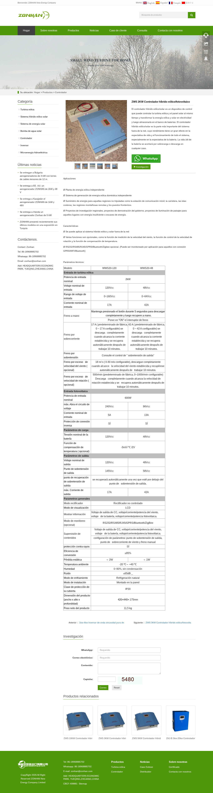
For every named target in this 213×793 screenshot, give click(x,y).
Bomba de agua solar (31, 131)
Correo (103, 687)
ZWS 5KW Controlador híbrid (146, 738)
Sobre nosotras (48, 30)
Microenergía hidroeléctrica (33, 152)
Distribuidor (145, 771)
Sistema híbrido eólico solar (34, 116)
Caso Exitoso (146, 767)
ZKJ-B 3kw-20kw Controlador (180, 738)
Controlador (60, 92)
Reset (117, 687)
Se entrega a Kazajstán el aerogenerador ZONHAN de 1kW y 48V (37, 202)
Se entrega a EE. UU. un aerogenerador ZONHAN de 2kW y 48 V (38, 188)
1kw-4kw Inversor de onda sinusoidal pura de (101, 622)
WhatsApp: (87, 650)
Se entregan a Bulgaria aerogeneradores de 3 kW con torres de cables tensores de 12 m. (38, 175)
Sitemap (83, 783)
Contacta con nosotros (170, 30)
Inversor (24, 145)
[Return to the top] (206, 60)
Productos (73, 30)
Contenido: (87, 665)
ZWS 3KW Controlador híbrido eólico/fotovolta (168, 622)
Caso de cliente (118, 30)
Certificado (174, 767)
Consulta (142, 30)
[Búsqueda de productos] (191, 15)
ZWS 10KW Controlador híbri (78, 738)
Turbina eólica (27, 109)
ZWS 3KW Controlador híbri (112, 738)
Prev (69, 130)
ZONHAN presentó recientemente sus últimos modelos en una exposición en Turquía (39, 225)
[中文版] (187, 3)
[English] (149, 3)
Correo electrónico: (83, 657)
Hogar (26, 30)
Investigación (142, 167)
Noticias (94, 30)
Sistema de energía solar (32, 124)
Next (122, 130)
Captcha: (88, 679)
